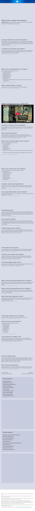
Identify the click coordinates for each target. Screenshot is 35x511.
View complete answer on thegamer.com (12, 82)
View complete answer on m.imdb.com (12, 53)
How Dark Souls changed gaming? (8, 436)
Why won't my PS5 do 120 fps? (7, 447)
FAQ (30, 507)
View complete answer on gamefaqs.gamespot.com (14, 88)
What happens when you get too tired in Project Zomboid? (12, 442)
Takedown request (4, 24)
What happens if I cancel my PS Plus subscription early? (11, 434)
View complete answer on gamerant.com (12, 154)
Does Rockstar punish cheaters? (7, 373)
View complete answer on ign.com (11, 216)
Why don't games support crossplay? (8, 449)
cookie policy (4, 505)
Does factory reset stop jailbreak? (28, 373)
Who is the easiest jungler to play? (8, 390)
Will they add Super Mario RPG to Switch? (9, 384)
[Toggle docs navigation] (2, 1)
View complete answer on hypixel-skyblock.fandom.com (14, 259)
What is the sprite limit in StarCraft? (8, 446)
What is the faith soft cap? (7, 444)
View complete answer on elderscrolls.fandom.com (13, 130)
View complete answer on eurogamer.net (12, 301)
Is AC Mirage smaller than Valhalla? (8, 387)
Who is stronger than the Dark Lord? (8, 438)
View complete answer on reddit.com (12, 251)
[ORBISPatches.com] (17, 1)
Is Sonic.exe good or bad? (7, 381)
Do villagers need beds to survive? (8, 395)
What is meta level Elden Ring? (7, 439)
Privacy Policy (19, 507)
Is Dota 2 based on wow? (7, 441)
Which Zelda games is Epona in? (8, 382)
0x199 (24, 493)
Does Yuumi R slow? (6, 389)
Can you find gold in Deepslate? (8, 392)
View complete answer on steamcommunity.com (13, 24)
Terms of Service (25, 507)
